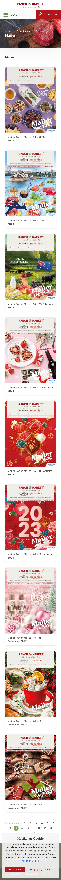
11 (33, 828)
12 (39, 828)
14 (50, 828)
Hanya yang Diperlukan (41, 869)
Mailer (39, 31)
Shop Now (51, 14)
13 (45, 828)
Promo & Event (23, 31)
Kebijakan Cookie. (30, 861)
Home (7, 31)
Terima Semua (15, 869)
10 (27, 828)
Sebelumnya (12, 823)
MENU (14, 15)
